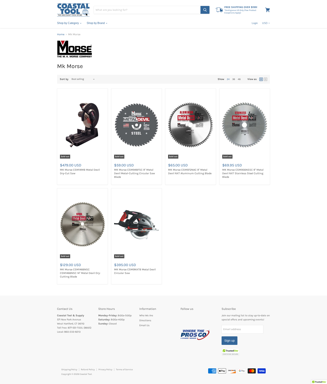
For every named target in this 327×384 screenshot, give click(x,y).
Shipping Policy (69, 369)
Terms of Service (124, 369)
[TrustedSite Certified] (230, 352)
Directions (145, 320)
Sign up (229, 340)
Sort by (64, 79)
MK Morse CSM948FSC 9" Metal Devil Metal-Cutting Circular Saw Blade (134, 173)
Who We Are (146, 315)
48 (239, 79)
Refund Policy (88, 369)
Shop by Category (68, 23)
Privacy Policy (105, 369)
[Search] (204, 10)
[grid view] (261, 79)
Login (255, 23)
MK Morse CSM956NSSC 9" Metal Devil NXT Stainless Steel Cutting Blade (242, 173)
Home (60, 34)
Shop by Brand (96, 23)
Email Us (144, 325)
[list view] (265, 79)
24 (228, 79)
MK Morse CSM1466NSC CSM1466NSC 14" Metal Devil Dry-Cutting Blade (80, 273)
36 (233, 79)
